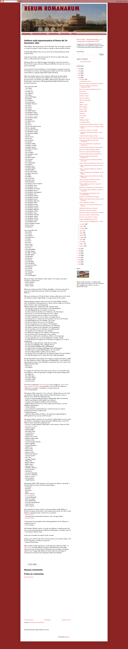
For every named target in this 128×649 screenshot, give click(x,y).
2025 (79, 71)
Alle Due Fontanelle (84, 100)
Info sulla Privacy (29, 577)
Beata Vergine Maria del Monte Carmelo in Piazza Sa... (91, 190)
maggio (82, 237)
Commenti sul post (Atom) (37, 622)
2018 (79, 255)
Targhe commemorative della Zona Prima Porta (91, 166)
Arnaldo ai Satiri (84, 96)
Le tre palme (82, 115)
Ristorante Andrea (84, 98)
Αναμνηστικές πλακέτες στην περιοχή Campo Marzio (91, 127)
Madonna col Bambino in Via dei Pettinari (91, 187)
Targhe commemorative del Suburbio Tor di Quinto (91, 173)
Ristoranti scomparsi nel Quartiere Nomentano (88, 156)
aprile (81, 239)
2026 (79, 68)
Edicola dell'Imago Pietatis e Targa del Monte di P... (90, 184)
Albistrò (81, 102)
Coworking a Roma (84, 122)
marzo (81, 241)
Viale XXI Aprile (45, 384)
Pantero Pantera (29, 518)
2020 (79, 251)
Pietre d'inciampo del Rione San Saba (89, 179)
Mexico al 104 (83, 109)
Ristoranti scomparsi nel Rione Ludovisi (90, 89)
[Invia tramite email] (29, 564)
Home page (26, 33)
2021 (79, 249)
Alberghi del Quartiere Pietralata (88, 208)
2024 (79, 73)
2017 (79, 257)
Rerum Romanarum (85, 61)
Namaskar (82, 113)
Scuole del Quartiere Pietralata (87, 181)
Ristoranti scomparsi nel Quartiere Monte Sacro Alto (90, 160)
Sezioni (74, 33)
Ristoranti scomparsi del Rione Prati (89, 215)
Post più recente (29, 620)
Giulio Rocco (29, 514)
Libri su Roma (53, 33)
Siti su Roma (65, 33)
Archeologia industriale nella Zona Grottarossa (89, 141)
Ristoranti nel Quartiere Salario (88, 210)
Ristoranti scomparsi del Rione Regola (89, 151)
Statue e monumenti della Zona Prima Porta (91, 163)
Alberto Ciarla (83, 104)
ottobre (82, 226)
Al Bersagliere (83, 107)
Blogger (67, 637)
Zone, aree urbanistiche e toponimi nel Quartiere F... (90, 144)
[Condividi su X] (32, 564)
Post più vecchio (66, 620)
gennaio (82, 246)
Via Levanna (28, 90)
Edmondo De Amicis (31, 426)
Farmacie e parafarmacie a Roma (88, 217)
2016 (79, 260)
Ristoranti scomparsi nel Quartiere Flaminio (91, 83)
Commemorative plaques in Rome (88, 136)
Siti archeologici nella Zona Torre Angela (90, 147)
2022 (79, 77)
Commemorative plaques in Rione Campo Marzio (90, 133)
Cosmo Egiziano (30, 495)
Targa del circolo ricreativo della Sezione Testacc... (90, 205)
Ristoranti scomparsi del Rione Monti (89, 149)
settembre (82, 228)
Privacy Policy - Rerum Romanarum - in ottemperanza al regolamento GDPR (89, 40)
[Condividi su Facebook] (34, 564)
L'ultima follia (83, 111)
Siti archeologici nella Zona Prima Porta (90, 154)
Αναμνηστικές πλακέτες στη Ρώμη (88, 130)
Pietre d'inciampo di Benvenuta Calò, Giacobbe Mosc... (89, 193)
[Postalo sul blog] (30, 564)
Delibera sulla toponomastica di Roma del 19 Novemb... (91, 199)
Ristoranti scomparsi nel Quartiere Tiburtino (91, 212)
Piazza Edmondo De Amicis (87, 202)
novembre (82, 224)
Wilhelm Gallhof (84, 120)
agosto (82, 230)
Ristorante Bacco (84, 93)
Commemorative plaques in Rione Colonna (91, 124)
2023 (79, 75)
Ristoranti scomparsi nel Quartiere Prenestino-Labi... (88, 86)
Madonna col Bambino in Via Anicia (89, 196)
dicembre (82, 79)
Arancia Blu (82, 91)
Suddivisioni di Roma (39, 33)
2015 (79, 262)
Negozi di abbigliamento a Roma (88, 219)
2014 (79, 264)
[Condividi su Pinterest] (36, 564)
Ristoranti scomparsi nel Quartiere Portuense (91, 138)
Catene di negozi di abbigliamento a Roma (91, 221)
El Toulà (81, 118)
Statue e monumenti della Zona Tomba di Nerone (90, 169)
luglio (81, 233)
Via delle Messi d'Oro (85, 81)
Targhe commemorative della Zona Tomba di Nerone (91, 176)
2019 (79, 253)
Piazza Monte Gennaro (31, 116)
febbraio (82, 244)
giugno (82, 235)
